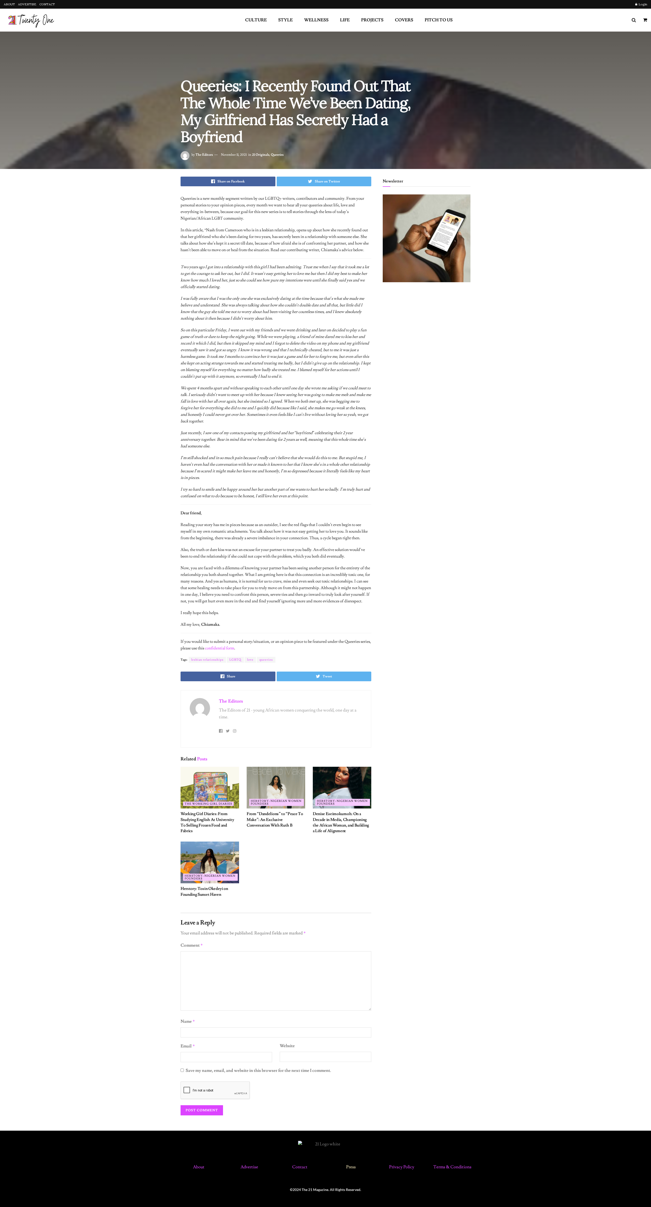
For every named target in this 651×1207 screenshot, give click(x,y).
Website (287, 1046)
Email (188, 1046)
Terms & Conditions (452, 1167)
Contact (300, 1167)
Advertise (249, 1167)
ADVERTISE (27, 4)
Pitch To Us (439, 20)
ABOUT (9, 4)
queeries (266, 660)
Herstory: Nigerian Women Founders (276, 802)
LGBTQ (235, 660)
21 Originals (260, 155)
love (250, 660)
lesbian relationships (207, 660)
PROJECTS (372, 20)
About (198, 1167)
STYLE (285, 20)
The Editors (204, 155)
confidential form (219, 648)
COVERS (404, 20)
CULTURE (256, 20)
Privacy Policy (401, 1167)
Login (642, 4)
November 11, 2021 (234, 155)
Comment (192, 945)
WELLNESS (316, 20)
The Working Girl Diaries (208, 804)
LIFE (345, 20)
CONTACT (47, 4)
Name (188, 1021)
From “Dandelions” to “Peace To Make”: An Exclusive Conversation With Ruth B (275, 819)
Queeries (277, 155)
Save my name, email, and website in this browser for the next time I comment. (258, 1070)
